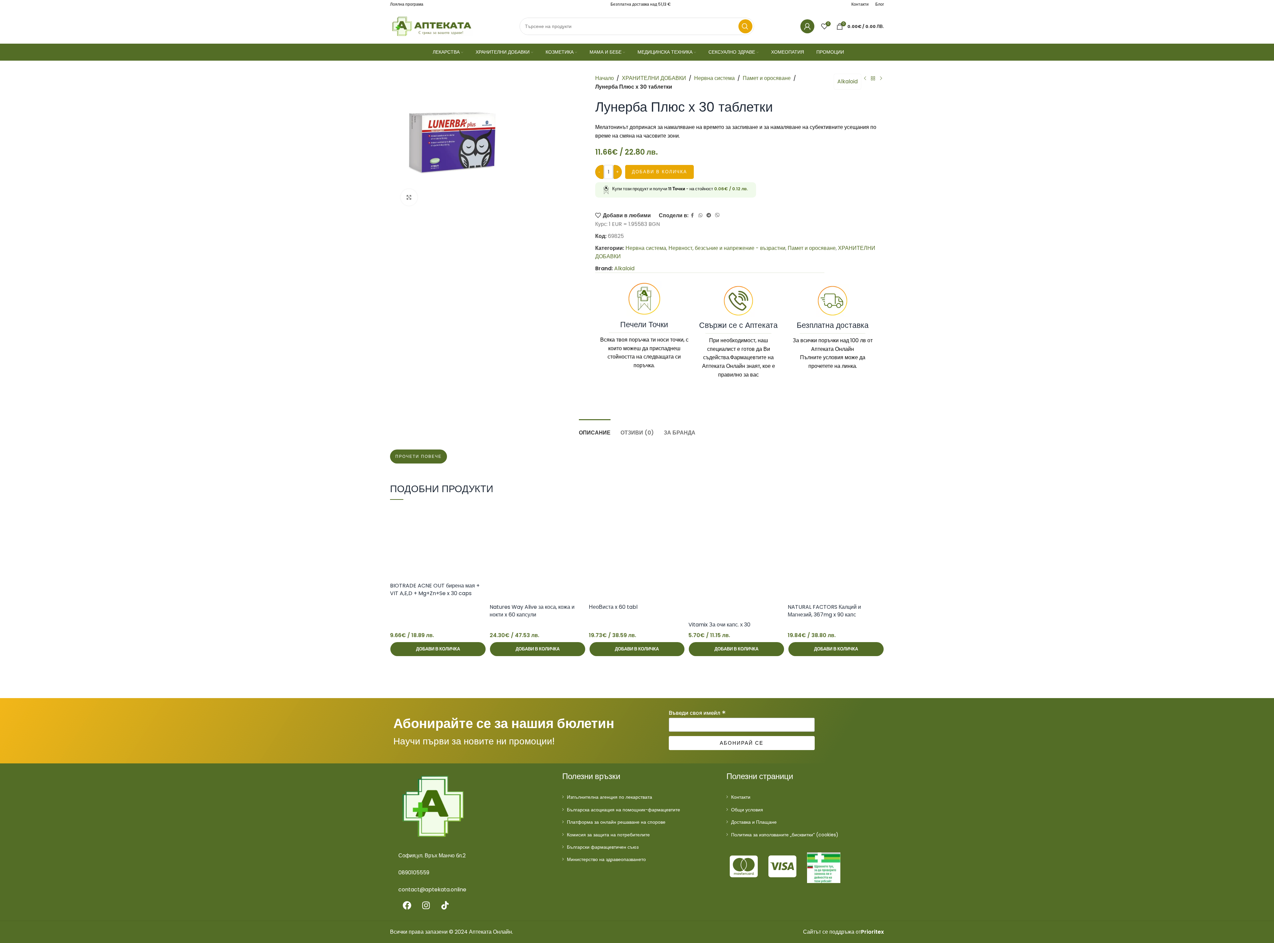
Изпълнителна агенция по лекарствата (609, 797)
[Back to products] (873, 79)
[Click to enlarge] (409, 197)
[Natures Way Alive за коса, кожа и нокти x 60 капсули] (538, 552)
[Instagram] (426, 905)
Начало (604, 78)
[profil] (807, 26)
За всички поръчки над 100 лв (829, 340)
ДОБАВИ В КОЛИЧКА (659, 171)
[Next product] (881, 79)
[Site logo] (431, 26)
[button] (438, 649)
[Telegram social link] (708, 215)
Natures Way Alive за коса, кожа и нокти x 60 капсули (532, 610)
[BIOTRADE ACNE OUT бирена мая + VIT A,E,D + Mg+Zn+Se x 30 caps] (438, 541)
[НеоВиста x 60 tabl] (637, 552)
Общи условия (747, 809)
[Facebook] (407, 905)
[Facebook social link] (692, 215)
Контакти (740, 797)
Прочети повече (418, 456)
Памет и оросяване (767, 78)
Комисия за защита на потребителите (608, 834)
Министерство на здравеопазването (606, 859)
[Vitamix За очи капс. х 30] (736, 561)
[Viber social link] (717, 215)
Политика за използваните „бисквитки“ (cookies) (784, 834)
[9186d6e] (823, 867)
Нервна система (714, 78)
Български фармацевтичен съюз (602, 847)
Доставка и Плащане (754, 822)
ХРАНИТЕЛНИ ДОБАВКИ (654, 78)
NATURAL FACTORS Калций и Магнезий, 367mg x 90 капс (824, 610)
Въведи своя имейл (697, 713)
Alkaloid (847, 81)
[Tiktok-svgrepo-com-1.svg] (445, 905)
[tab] (595, 429)
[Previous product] (865, 79)
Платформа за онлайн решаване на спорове (616, 822)
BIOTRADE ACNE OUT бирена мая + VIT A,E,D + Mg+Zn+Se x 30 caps (435, 589)
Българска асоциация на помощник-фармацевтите (623, 809)
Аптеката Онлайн (723, 366)
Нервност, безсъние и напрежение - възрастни (726, 248)
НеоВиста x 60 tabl (613, 607)
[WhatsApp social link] (700, 215)
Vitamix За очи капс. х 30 (719, 624)
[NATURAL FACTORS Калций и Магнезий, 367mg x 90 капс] (836, 552)
